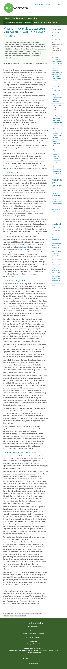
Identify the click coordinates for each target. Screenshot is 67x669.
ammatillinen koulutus (20, 615)
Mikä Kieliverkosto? (18, 18)
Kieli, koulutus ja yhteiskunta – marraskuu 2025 (56, 262)
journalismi (26, 613)
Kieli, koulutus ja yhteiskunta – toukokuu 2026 (56, 237)
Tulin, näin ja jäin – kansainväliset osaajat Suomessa (57, 98)
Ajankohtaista (32, 18)
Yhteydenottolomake (34, 627)
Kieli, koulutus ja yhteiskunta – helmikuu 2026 (56, 253)
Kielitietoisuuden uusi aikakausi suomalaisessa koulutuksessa (57, 170)
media (11, 615)
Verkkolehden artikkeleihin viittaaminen (56, 212)
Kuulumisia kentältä (50, 22)
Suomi (36, 4)
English (41, 4)
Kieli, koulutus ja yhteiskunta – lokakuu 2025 (56, 270)
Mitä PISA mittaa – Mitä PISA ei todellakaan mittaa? (57, 109)
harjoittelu (6, 615)
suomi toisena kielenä (36, 613)
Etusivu (7, 18)
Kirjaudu (61, 5)
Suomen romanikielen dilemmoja (56, 143)
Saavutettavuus (33, 663)
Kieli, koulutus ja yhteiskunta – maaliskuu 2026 (56, 245)
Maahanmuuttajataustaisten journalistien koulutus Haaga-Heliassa (57, 120)
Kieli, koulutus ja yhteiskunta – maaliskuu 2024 (56, 89)
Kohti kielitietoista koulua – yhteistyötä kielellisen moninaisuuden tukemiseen (57, 156)
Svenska (47, 4)
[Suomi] (16, 8)
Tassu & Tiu (38, 22)
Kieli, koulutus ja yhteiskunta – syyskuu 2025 (56, 278)
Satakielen (22, 247)
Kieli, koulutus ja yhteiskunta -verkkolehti (18, 22)
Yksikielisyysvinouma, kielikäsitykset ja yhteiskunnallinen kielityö (57, 133)
